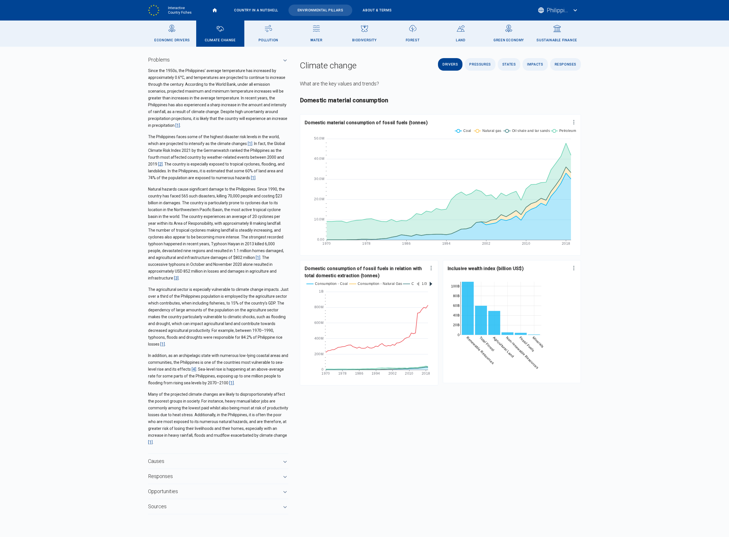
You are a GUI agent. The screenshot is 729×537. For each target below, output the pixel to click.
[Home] (155, 10)
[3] (176, 278)
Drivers (450, 64)
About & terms (377, 10)
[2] (160, 164)
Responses (565, 64)
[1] (177, 125)
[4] (194, 369)
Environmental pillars (320, 10)
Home (215, 10)
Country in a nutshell (256, 10)
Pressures (480, 64)
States (509, 64)
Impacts (535, 64)
